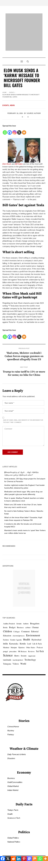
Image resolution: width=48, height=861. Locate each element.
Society (24, 645)
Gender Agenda (16, 629)
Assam (18, 613)
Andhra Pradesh (9, 613)
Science (8, 645)
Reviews (31, 641)
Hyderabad (36, 629)
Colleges (16, 621)
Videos (16, 653)
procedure (13, 641)
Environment (33, 625)
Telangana (7, 653)
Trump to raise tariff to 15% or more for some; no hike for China (24, 363)
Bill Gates (19, 154)
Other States (30, 637)
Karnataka (13, 633)
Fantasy (10, 725)
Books (5, 617)
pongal (5, 641)
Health (26, 629)
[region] (24, 838)
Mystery (10, 721)
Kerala (23, 633)
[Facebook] (10, 121)
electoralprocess (19, 625)
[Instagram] (14, 121)
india (5, 633)
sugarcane (31, 646)
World (23, 653)
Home (4, 82)
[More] (24, 121)
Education (7, 625)
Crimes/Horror (13, 717)
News (12, 95)
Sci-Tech (40, 641)
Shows (16, 645)
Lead (29, 633)
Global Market (13, 776)
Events (11, 82)
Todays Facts (12, 800)
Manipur (14, 637)
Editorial (35, 621)
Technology (30, 649)
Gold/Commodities (14, 772)
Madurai (6, 637)
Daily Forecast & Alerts (16, 744)
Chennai (35, 617)
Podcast (40, 637)
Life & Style (37, 633)
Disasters (11, 748)
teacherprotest (18, 650)
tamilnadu (7, 649)
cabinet (28, 617)
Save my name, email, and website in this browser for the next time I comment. (23, 411)
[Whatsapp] (5, 121)
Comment (25, 621)
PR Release (22, 641)
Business (20, 617)
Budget (12, 617)
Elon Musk (6, 154)
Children (7, 621)
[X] (19, 121)
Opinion (21, 637)
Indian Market (12, 780)
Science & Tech (13, 808)
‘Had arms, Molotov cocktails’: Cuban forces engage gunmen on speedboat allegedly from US (24, 346)
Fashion (6, 629)
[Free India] (24, 27)
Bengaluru (34, 613)
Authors (26, 613)
